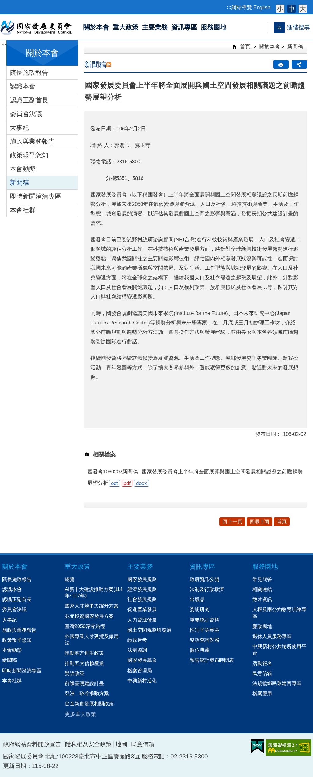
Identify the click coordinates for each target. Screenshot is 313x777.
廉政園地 (262, 626)
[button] (279, 27)
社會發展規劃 (142, 599)
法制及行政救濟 (207, 589)
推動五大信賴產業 (84, 663)
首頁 (244, 46)
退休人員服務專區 (272, 636)
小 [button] (280, 8)
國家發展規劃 (142, 579)
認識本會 (22, 86)
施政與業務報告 (32, 141)
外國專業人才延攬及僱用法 (92, 639)
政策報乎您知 (29, 155)
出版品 (197, 599)
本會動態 (22, 168)
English (261, 7)
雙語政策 (74, 673)
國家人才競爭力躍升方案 (92, 605)
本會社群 (22, 209)
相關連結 (262, 589)
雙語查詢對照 (204, 640)
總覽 (70, 579)
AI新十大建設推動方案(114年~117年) (94, 592)
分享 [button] (299, 64)
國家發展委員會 (36, 27)
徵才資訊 (262, 599)
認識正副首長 (29, 100)
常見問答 (262, 579)
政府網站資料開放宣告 (32, 744)
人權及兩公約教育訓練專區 (279, 612)
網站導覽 (241, 7)
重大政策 (77, 566)
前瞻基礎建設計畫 (84, 683)
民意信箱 (262, 673)
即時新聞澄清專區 (35, 196)
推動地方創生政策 (84, 652)
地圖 (121, 744)
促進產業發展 (142, 609)
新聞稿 (19, 182)
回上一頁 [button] (232, 521)
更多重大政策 (80, 714)
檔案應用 (262, 693)
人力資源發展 (142, 619)
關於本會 (269, 46)
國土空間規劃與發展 (149, 630)
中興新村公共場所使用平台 (279, 649)
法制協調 (137, 650)
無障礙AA (288, 747)
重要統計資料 (204, 619)
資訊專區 (202, 566)
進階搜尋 (298, 27)
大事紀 (19, 127)
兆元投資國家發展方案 (89, 616)
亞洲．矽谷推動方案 (87, 693)
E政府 (257, 746)
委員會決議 (26, 113)
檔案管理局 (139, 670)
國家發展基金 (142, 660)
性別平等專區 (204, 630)
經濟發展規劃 (142, 589)
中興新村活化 (142, 680)
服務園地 (265, 566)
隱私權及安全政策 (88, 744)
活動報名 (262, 663)
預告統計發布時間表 (212, 660)
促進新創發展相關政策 (89, 703)
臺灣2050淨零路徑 (85, 626)
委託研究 (199, 609)
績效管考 (137, 640)
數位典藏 (199, 650)
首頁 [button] (282, 521)
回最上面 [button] (259, 521)
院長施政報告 (29, 72)
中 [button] (291, 8)
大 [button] (303, 8)
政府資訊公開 (204, 579)
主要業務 (140, 566)
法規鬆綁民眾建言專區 (276, 683)
